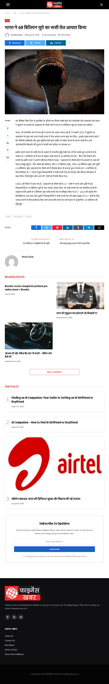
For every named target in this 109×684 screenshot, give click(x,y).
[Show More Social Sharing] (69, 43)
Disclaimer (9, 645)
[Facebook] (8, 128)
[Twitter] (8, 135)
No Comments (50, 35)
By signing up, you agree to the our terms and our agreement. (56, 556)
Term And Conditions (14, 654)
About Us (9, 636)
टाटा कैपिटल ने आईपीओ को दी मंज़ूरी (36, 243)
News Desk (17, 35)
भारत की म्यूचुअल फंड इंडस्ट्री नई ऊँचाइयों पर (76, 313)
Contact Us (10, 640)
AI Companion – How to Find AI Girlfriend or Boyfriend (44, 422)
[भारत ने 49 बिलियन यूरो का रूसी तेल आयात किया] (54, 81)
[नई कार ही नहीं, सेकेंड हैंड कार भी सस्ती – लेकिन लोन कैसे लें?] (29, 335)
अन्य (7, 20)
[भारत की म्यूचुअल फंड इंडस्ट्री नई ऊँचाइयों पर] (80, 295)
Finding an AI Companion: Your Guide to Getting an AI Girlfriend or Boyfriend (52, 400)
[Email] (8, 157)
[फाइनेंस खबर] (54, 4)
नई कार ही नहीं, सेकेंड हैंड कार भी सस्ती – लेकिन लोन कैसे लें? (28, 355)
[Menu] (8, 4)
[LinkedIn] (8, 143)
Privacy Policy (71, 556)
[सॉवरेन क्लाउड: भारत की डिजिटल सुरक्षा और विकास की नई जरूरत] (54, 465)
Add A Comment (54, 372)
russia (28, 216)
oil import (18, 216)
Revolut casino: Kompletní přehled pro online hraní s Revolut (26, 288)
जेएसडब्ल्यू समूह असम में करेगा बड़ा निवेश (75, 243)
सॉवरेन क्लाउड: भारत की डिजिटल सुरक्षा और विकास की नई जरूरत (45, 499)
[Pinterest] (8, 150)
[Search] (101, 4)
